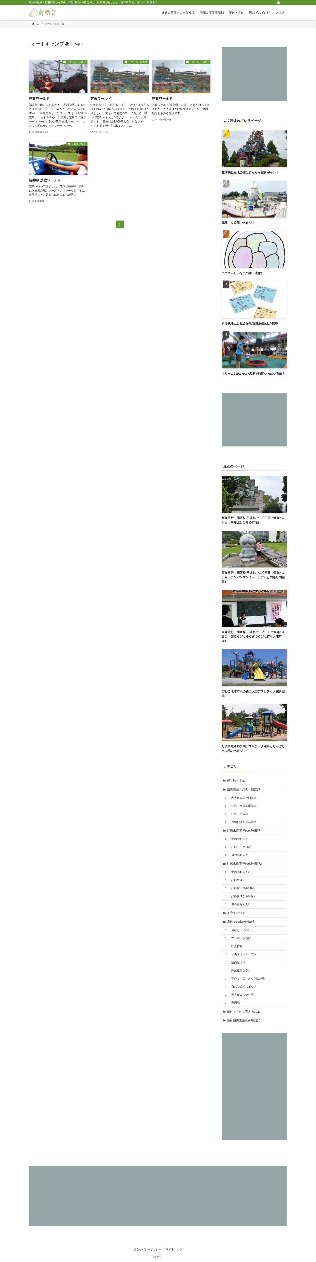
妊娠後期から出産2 (242, 896)
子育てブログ (236, 913)
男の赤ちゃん (238, 855)
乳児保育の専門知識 (242, 797)
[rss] (278, 2)
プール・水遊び (240, 938)
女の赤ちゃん (238, 838)
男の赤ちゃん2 (239, 904)
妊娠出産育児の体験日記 (243, 830)
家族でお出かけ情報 (240, 921)
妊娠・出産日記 (240, 847)
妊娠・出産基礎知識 (242, 805)
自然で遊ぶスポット (242, 986)
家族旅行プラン (240, 970)
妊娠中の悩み (238, 814)
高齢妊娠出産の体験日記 (243, 1020)
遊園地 (234, 1002)
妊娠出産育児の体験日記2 (244, 863)
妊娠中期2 (236, 880)
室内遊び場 (237, 962)
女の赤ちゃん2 (239, 872)
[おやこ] (43, 12)
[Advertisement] (254, 74)
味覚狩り (235, 946)
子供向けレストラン (242, 954)
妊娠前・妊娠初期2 (242, 888)
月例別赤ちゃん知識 (242, 821)
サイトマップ (174, 1249)
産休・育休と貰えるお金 (243, 1011)
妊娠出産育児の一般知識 (243, 789)
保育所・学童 (236, 780)
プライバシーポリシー (147, 1249)
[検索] (284, 2)
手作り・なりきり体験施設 (247, 978)
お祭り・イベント (241, 930)
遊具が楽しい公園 (241, 994)
